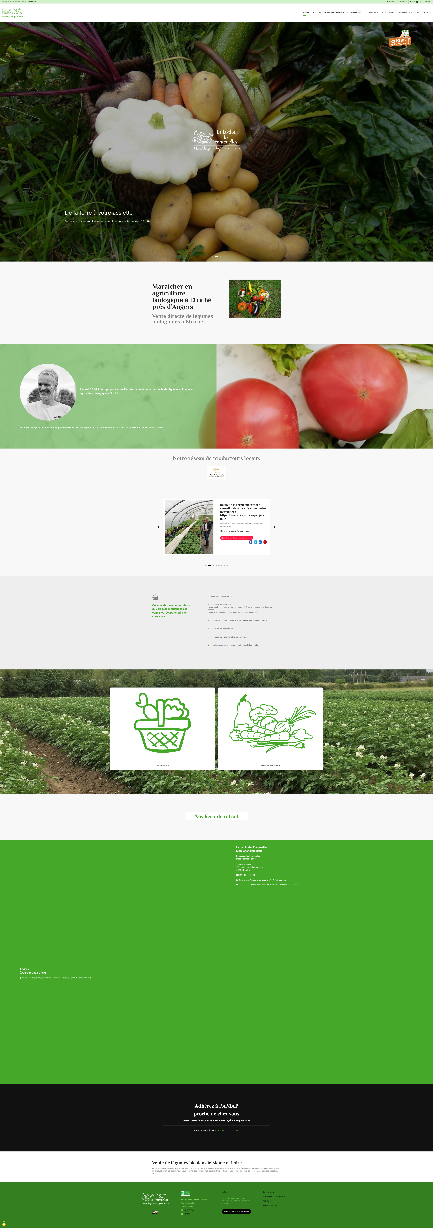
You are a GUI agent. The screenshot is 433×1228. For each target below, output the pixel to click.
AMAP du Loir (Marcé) (228, 1130)
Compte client (268, 1192)
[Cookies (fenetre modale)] (4, 1224)
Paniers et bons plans (356, 12)
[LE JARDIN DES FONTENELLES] (13, 13)
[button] (21, 140)
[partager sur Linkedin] (260, 548)
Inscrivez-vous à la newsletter (237, 1211)
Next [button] (274, 527)
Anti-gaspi (373, 12)
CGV (225, 1192)
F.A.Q (417, 12)
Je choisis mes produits (271, 765)
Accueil (306, 12)
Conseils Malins (387, 12)
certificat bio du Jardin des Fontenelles (237, 545)
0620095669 (31, 2)
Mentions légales (270, 1205)
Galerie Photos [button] (404, 12)
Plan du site (267, 1201)
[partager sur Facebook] (250, 548)
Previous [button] (158, 527)
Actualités (317, 12)
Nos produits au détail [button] (333, 12)
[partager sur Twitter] (255, 548)
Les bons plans (162, 765)
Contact (426, 12)
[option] (216, 527)
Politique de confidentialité (274, 1196)
